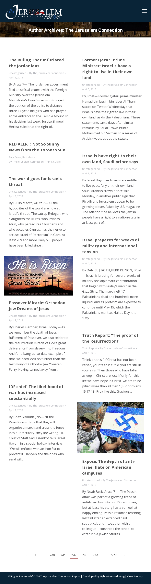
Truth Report (89, 348)
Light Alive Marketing (112, 576)
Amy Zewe (15, 157)
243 (84, 555)
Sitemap (138, 576)
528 (114, 555)
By (46, 73)
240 (52, 555)
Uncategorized (17, 73)
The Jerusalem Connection (94, 30)
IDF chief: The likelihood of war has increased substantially (36, 392)
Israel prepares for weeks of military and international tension (110, 245)
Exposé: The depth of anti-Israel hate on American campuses (108, 467)
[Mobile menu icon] (144, 11)
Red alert (27, 157)
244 (95, 555)
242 (73, 555)
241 (63, 555)
